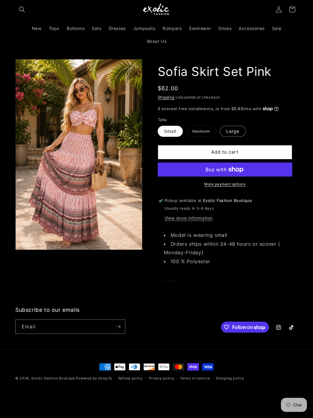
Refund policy (130, 378)
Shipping (166, 97)
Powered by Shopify (94, 378)
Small (170, 131)
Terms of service (195, 378)
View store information (188, 218)
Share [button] (170, 280)
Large (232, 131)
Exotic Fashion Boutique (53, 378)
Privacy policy (161, 378)
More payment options (224, 184)
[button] (22, 9)
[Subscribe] (118, 326)
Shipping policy (230, 378)
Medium (204, 132)
